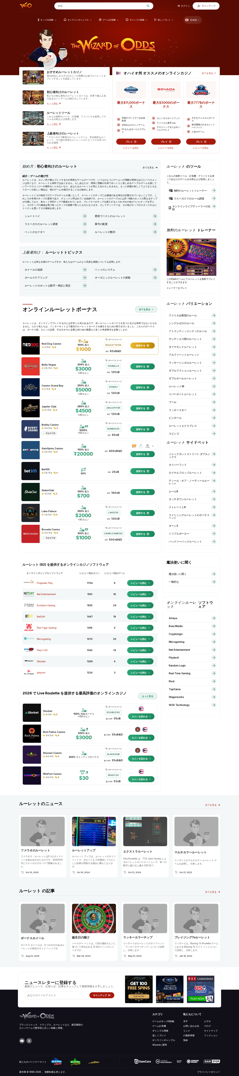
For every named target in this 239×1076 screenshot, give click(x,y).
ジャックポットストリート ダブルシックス (189, 455)
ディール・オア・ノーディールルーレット (189, 482)
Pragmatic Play (45, 583)
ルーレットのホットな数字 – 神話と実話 (48, 285)
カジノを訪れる (140, 716)
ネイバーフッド (178, 464)
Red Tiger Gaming (46, 627)
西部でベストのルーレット (110, 216)
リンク (186, 1030)
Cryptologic (176, 634)
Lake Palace (49, 511)
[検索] (147, 6)
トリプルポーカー (179, 533)
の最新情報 (189, 1035)
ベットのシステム (105, 269)
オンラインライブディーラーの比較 (191, 208)
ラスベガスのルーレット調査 (41, 224)
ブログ (207, 1026)
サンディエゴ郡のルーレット (185, 339)
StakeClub (48, 490)
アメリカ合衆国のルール (183, 315)
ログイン (185, 5)
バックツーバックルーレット (185, 541)
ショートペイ (32, 216)
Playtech (174, 657)
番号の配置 (101, 224)
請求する (141, 345)
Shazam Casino (52, 753)
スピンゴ (174, 433)
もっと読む (53, 103)
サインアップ (208, 5)
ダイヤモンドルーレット (183, 346)
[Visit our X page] (29, 1041)
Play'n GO (42, 650)
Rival (171, 681)
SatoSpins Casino (52, 448)
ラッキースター (178, 410)
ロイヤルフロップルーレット (185, 472)
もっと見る (147, 696)
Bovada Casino (51, 529)
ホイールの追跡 (34, 269)
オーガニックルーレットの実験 (113, 277)
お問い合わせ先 (191, 1026)
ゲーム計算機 (159, 1026)
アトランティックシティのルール (188, 331)
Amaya (173, 618)
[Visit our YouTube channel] (22, 1041)
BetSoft (41, 616)
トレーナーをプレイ (176, 287)
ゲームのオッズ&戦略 (163, 1021)
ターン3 (173, 525)
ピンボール (175, 417)
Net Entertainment (46, 594)
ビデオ (207, 1021)
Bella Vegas (49, 364)
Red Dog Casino (51, 343)
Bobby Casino (50, 424)
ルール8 (173, 491)
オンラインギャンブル (163, 1040)
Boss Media (176, 626)
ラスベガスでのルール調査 (189, 198)
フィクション (211, 1035)
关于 (185, 1021)
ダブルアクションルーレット (185, 370)
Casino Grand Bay (52, 385)
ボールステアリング (36, 277)
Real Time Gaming (179, 673)
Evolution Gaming (46, 605)
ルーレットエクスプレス (183, 425)
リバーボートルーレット (183, 394)
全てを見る (207, 73)
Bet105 (46, 469)
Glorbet (47, 711)
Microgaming (44, 639)
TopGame (175, 689)
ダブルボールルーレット (183, 378)
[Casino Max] (200, 990)
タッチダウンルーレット (183, 499)
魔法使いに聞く (178, 574)
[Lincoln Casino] (170, 990)
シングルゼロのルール (181, 323)
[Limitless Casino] (139, 990)
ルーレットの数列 (105, 232)
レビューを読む (131, 147)
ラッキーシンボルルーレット (185, 362)
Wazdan (41, 661)
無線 (185, 1040)
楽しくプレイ (159, 1035)
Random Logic (177, 665)
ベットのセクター (35, 232)
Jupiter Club (49, 406)
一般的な (174, 581)
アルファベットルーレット (184, 354)
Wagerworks (176, 697)
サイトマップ (211, 1030)
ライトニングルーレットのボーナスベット (189, 516)
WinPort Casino (52, 774)
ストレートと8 (177, 507)
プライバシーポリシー (208, 1071)
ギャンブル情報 (160, 1030)
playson (41, 672)
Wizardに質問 (159, 1044)
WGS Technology (179, 705)
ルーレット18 (176, 386)
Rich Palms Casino (54, 732)
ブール (172, 402)
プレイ (129, 141)
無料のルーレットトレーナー (190, 190)
